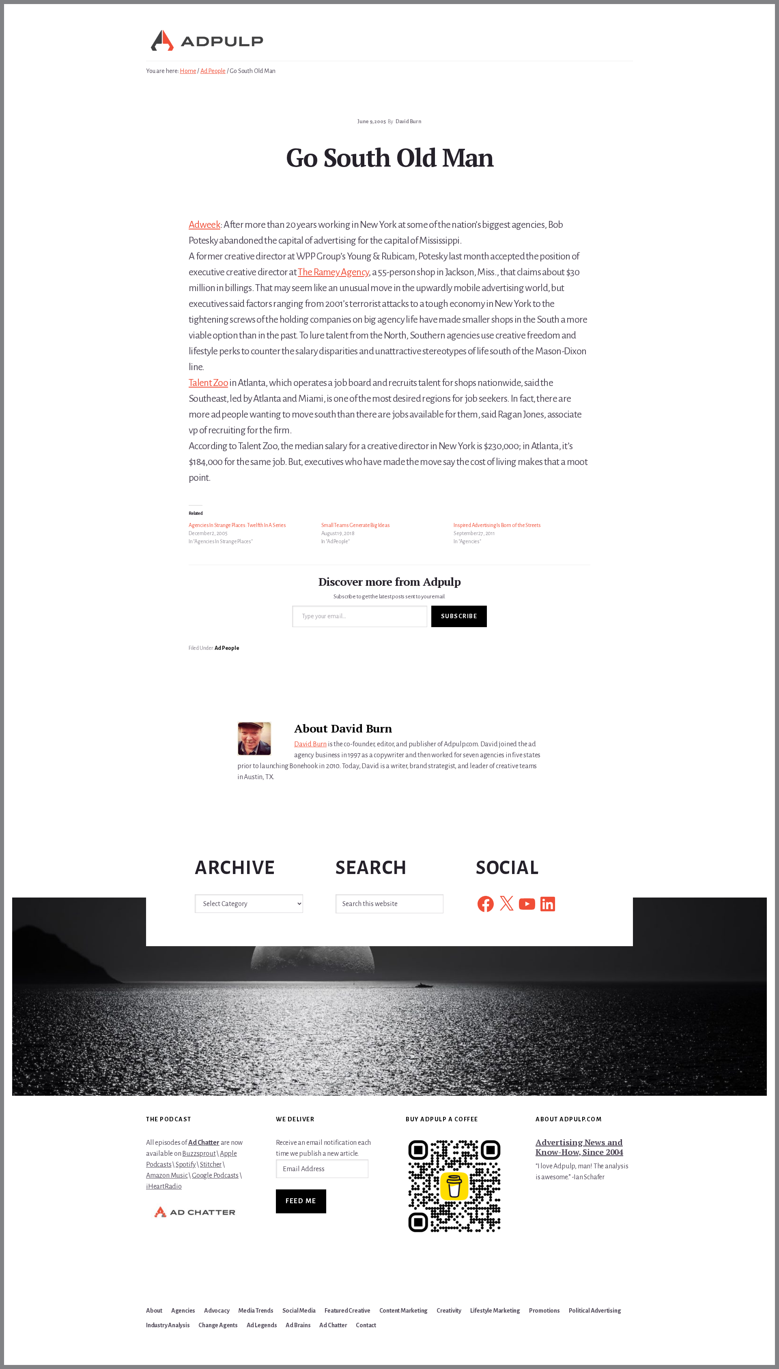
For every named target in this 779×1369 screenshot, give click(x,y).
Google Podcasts (215, 1175)
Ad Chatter (203, 1142)
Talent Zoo (208, 382)
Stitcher (211, 1164)
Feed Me (301, 1201)
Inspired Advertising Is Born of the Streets (497, 525)
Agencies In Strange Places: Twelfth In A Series (237, 525)
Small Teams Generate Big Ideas (355, 525)
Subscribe (459, 616)
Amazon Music (167, 1175)
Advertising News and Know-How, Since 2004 (579, 1147)
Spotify (186, 1164)
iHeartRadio (164, 1186)
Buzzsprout (198, 1153)
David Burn (310, 744)
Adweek (204, 224)
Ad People (227, 648)
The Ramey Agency (333, 272)
